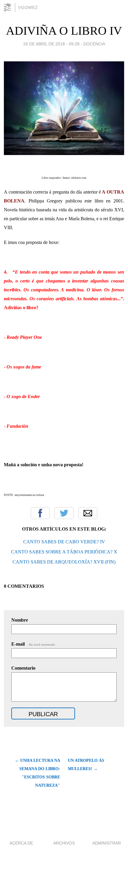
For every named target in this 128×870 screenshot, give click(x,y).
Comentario (23, 668)
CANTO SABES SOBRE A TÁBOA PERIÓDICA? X (64, 551)
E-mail (33, 643)
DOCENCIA (94, 43)
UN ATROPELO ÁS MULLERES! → (86, 764)
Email (87, 513)
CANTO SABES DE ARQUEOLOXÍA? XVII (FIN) (64, 561)
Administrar (106, 843)
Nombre (19, 619)
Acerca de (21, 843)
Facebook (40, 513)
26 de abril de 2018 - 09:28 (51, 43)
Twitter (64, 513)
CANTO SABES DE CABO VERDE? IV (64, 541)
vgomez (28, 7)
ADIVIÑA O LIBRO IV (64, 30)
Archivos (64, 843)
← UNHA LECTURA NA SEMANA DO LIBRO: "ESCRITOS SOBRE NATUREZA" (37, 773)
